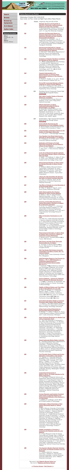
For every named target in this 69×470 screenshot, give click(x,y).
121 (25, 130)
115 (25, 83)
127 (25, 185)
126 (25, 176)
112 (25, 47)
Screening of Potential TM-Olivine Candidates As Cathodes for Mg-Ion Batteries (52, 59)
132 (25, 241)
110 (25, 23)
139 (25, 317)
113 (25, 59)
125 (25, 162)
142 (25, 372)
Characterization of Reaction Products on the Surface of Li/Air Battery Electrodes (52, 131)
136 (25, 287)
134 (25, 258)
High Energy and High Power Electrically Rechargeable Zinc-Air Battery (50, 242)
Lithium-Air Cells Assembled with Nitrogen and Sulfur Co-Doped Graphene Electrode (51, 177)
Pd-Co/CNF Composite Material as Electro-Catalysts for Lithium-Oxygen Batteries (51, 83)
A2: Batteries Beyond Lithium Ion (46, 461)
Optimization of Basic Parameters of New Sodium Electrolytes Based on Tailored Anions (50, 405)
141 (25, 354)
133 (25, 250)
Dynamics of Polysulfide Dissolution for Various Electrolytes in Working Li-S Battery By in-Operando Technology (51, 203)
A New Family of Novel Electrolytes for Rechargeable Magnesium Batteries (50, 309)
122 (25, 136)
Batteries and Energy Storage (46, 463)
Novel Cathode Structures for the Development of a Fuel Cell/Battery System (51, 124)
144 (25, 404)
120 (25, 123)
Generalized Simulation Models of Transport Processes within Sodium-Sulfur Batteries (51, 301)
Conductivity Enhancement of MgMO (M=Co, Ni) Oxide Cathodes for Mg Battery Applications (51, 374)
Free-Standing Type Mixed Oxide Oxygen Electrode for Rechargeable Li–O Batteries (51, 136)
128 (25, 192)
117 (25, 96)
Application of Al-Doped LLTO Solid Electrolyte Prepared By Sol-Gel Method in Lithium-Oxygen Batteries (51, 144)
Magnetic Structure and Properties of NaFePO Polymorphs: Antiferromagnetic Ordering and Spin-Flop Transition (50, 25)
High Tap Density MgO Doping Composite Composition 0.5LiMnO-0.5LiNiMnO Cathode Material (51, 251)
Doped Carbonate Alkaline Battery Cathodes (51, 340)
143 (25, 394)
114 (25, 73)
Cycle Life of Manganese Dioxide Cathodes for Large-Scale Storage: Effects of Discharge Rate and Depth (52, 154)
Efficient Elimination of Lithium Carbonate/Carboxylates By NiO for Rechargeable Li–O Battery (49, 106)
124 (25, 152)
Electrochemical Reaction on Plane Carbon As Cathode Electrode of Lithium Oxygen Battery (51, 164)
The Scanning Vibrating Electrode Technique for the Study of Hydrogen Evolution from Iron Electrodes (52, 449)
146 (25, 448)
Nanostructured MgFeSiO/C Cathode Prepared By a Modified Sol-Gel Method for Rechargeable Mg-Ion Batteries (51, 49)
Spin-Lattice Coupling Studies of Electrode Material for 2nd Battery (51, 96)
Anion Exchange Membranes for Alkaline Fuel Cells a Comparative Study (52, 318)
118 (25, 104)
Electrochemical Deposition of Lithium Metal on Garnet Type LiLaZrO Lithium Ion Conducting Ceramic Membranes (51, 234)
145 (25, 429)
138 (25, 309)
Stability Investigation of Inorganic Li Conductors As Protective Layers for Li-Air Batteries (51, 431)
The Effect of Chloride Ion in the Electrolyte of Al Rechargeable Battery (52, 185)
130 (25, 215)
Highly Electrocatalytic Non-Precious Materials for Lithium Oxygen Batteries (50, 192)
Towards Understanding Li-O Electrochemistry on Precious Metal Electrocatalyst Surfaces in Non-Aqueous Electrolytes (50, 75)
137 (25, 300)
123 (25, 143)
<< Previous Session (37, 466)
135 (25, 278)
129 (25, 201)
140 (25, 340)
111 (25, 33)
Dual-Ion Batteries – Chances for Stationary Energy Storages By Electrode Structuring (51, 279)
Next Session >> (49, 466)
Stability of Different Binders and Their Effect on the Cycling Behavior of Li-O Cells (51, 287)
